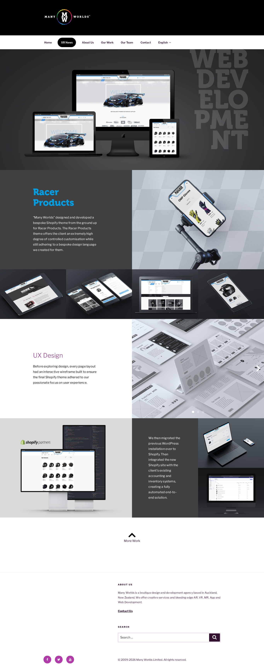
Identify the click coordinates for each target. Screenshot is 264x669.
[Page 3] (203, 412)
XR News (67, 42)
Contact (146, 42)
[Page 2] (198, 412)
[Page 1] (193, 412)
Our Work (107, 42)
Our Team (127, 42)
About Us (88, 42)
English (163, 42)
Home (48, 42)
